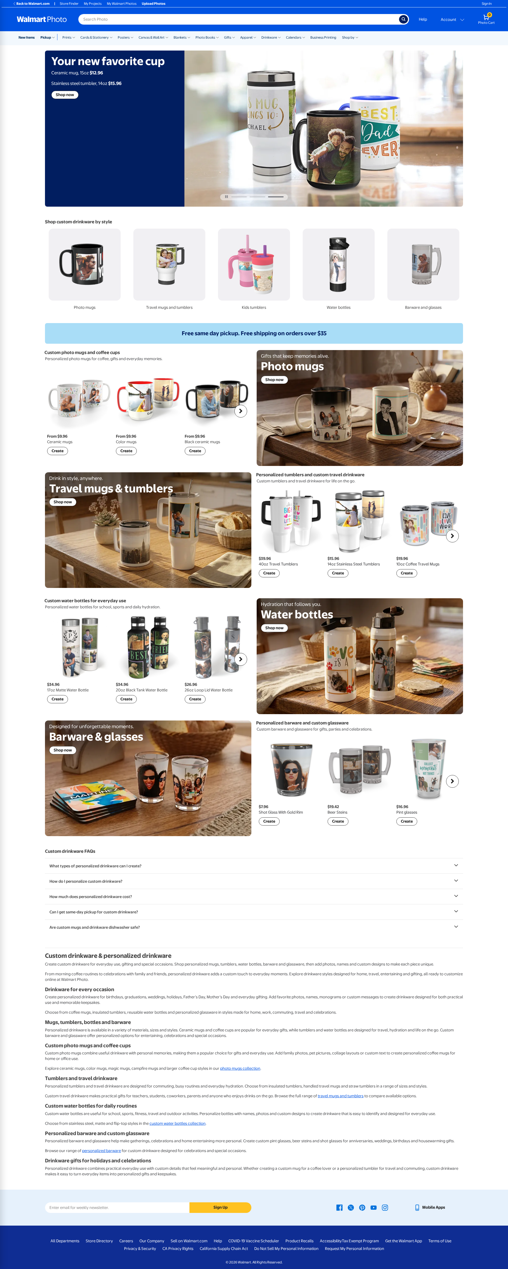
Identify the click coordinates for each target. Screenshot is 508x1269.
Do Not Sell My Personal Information (286, 1248)
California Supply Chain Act (224, 1248)
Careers (126, 1241)
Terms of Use (439, 1241)
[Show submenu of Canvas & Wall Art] (167, 37)
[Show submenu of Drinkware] (279, 37)
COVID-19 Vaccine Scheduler (253, 1241)
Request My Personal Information (354, 1248)
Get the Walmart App (403, 1241)
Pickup (45, 37)
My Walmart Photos (122, 4)
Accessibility (331, 1241)
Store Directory (99, 1241)
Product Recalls (299, 1241)
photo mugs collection (240, 1068)
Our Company (151, 1241)
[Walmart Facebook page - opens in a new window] (339, 1207)
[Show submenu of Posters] (132, 37)
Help (423, 19)
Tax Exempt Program (360, 1241)
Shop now (65, 94)
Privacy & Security (140, 1248)
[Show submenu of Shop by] (357, 37)
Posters (124, 37)
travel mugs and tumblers (341, 1096)
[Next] (240, 411)
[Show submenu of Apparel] (254, 37)
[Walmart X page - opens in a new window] (351, 1207)
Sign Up (221, 1207)
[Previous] (55, 411)
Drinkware (269, 37)
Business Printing (323, 37)
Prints (66, 37)
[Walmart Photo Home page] (42, 19)
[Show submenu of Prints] (73, 37)
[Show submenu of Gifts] (233, 37)
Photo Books (205, 37)
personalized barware (101, 1150)
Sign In (487, 4)
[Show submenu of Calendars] (303, 37)
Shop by (348, 37)
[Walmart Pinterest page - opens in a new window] (362, 1207)
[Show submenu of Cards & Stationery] (111, 37)
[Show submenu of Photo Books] (217, 37)
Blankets (180, 37)
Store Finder (69, 4)
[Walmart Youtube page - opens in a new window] (373, 1207)
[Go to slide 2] (257, 197)
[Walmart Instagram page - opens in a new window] (385, 1207)
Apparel (246, 37)
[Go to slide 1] (239, 197)
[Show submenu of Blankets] (188, 37)
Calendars (293, 37)
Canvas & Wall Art (152, 37)
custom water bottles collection (177, 1123)
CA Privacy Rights (177, 1248)
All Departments (65, 1241)
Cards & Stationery (94, 37)
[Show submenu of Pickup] (54, 37)
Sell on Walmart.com (189, 1241)
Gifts (227, 37)
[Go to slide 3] (276, 197)
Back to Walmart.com (32, 4)
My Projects (93, 4)
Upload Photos (153, 4)
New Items (27, 37)
